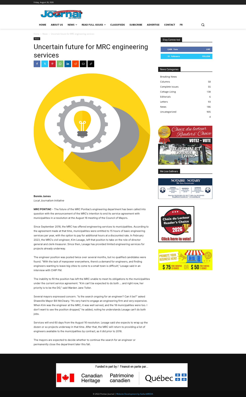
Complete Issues (169, 86)
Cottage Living (168, 91)
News (45, 33)
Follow (206, 56)
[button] (203, 25)
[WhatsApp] (60, 64)
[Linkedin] (67, 64)
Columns (165, 81)
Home (36, 33)
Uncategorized (168, 111)
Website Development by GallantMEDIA (134, 393)
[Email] (83, 64)
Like (208, 49)
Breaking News (168, 76)
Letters (164, 101)
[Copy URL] (91, 64)
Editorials (165, 96)
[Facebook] (37, 64)
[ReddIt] (75, 64)
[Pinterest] (52, 64)
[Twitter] (44, 64)
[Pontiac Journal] (61, 14)
